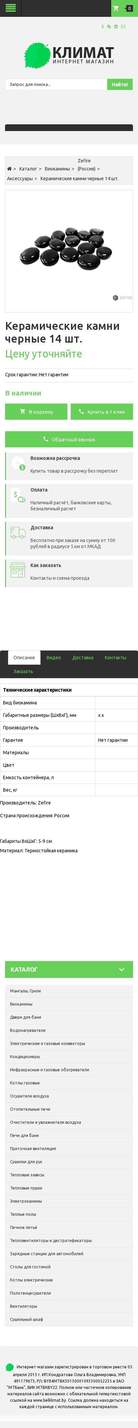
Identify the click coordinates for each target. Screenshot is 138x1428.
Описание (24, 657)
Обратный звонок (72, 439)
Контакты (115, 657)
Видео (54, 657)
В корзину (39, 412)
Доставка (82, 657)
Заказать (23, 671)
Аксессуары (20, 178)
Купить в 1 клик (104, 412)
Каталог (28, 168)
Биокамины (57, 168)
